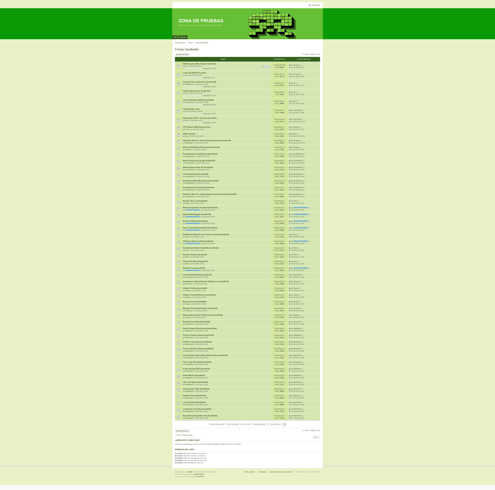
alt (186, 66)
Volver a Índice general (184, 435)
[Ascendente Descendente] (276, 424)
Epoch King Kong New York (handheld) (200, 416)
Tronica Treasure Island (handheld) (198, 335)
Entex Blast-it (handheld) (194, 375)
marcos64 (297, 119)
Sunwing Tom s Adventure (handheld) (199, 82)
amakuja (297, 65)
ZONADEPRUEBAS (193, 210)
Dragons (297, 140)
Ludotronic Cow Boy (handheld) (197, 409)
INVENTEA (200, 476)
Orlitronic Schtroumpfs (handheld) (198, 241)
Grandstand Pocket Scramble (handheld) (201, 248)
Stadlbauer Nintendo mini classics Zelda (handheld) (206, 234)
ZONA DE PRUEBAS (201, 20)
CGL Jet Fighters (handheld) (195, 382)
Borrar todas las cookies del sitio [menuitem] (281, 472)
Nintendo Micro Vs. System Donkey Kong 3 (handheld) (207, 140)
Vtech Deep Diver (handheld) (195, 174)
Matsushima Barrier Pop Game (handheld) (201, 147)
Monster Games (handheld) (195, 255)
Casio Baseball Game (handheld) (197, 275)
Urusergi (297, 74)
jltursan (296, 127)
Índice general (250, 472)
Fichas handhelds (187, 49)
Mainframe (189, 84)
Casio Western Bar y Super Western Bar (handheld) (205, 355)
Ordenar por (246, 424)
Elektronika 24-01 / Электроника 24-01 (200, 118)
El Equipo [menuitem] (182, 37)
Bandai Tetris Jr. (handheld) (195, 201)
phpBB (189, 472)
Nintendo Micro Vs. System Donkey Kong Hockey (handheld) (209, 194)
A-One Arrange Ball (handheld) (196, 369)
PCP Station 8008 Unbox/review (197, 127)
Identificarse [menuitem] (316, 5)
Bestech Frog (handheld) (194, 268)
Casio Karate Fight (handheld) (196, 389)
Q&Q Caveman (189, 134)
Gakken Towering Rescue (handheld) (199, 295)
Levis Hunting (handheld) (194, 402)
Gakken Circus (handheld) (194, 395)
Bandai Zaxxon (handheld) (194, 302)
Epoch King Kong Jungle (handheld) (199, 161)
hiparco (188, 290)
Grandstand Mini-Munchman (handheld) (200, 181)
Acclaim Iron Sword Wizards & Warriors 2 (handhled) (206, 281)
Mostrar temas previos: (217, 424)
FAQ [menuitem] (174, 37)
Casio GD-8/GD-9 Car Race (194, 73)
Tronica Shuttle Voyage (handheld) (198, 348)
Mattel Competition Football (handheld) (200, 208)
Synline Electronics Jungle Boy (197, 91)
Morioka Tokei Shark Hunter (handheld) (200, 308)
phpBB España (199, 474)
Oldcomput (297, 110)
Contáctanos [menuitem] (262, 472)
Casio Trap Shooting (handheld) (197, 362)
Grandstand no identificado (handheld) (200, 154)
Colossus (189, 311)
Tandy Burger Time (191, 109)
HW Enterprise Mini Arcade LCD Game (199, 64)
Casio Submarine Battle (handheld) (198, 100)
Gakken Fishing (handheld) (195, 288)
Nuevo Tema (181, 54)
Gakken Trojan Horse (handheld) (197, 342)
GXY (295, 101)
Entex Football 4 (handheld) (195, 221)
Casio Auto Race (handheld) (195, 261)
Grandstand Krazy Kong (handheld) (198, 187)
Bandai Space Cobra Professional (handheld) (203, 315)
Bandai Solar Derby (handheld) (196, 322)
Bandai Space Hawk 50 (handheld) (198, 167)
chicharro (189, 284)
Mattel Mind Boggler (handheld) (197, 214)
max (187, 136)
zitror (187, 203)
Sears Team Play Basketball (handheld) (200, 228)
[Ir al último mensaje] (301, 65)
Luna (187, 129)
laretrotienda (190, 156)
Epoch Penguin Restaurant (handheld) (200, 328)
